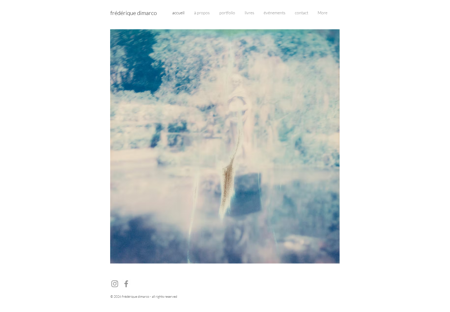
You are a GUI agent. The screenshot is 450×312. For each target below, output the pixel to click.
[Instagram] (114, 283)
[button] (225, 146)
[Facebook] (126, 283)
